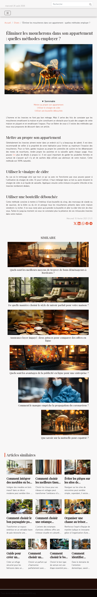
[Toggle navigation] (8, 13)
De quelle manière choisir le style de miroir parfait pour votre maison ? (48, 305)
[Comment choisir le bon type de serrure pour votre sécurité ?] (59, 543)
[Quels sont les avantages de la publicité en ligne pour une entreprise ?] (49, 357)
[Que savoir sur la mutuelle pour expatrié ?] (65, 422)
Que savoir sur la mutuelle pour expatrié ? (65, 437)
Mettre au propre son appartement (48, 104)
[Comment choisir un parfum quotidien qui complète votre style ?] (37, 543)
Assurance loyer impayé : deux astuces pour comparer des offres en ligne (48, 339)
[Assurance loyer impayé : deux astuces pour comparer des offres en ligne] (48, 322)
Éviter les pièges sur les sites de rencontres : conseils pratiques (77, 484)
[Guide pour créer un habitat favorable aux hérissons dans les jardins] (16, 543)
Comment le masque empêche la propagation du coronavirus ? (53, 405)
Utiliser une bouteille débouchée (49, 110)
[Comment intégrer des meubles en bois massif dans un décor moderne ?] (19, 466)
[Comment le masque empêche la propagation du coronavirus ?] (53, 390)
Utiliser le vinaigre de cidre (48, 107)
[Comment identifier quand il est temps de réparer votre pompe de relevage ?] (81, 543)
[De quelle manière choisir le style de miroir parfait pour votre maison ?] (48, 289)
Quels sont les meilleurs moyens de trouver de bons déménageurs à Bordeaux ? (48, 271)
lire (14, 154)
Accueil (8, 22)
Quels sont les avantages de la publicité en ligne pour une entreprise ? (49, 373)
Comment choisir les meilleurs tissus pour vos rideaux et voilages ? (47, 484)
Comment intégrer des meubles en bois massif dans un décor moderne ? (19, 484)
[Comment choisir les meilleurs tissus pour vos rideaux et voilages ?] (48, 466)
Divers (16, 22)
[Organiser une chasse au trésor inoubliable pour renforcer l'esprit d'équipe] (77, 506)
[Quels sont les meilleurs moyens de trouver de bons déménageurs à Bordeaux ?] (48, 254)
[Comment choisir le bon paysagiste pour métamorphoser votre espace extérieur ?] (19, 506)
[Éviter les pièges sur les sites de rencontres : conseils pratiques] (77, 466)
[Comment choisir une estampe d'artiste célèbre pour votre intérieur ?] (48, 506)
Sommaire (50, 101)
